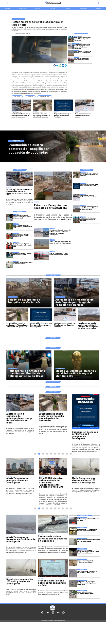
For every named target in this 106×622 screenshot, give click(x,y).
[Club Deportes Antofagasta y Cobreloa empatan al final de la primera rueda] (9, 236)
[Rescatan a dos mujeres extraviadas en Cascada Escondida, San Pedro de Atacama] (73, 552)
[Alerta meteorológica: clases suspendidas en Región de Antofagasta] (71, 39)
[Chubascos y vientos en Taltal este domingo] (73, 520)
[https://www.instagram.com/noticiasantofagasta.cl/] (53, 613)
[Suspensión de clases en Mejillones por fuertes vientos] (76, 197)
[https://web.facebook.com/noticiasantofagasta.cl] (42, 613)
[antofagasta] (53, 4)
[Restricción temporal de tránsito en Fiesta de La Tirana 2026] (73, 573)
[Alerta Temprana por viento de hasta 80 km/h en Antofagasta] (71, 53)
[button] (17, 96)
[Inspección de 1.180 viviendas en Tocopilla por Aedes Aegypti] (73, 531)
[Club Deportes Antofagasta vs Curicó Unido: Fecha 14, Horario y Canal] (9, 245)
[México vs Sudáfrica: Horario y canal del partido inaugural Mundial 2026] (9, 226)
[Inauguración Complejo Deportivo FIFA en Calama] (73, 594)
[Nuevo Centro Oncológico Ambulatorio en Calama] (73, 562)
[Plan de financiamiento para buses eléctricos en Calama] (71, 60)
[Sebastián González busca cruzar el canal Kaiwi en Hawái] (9, 264)
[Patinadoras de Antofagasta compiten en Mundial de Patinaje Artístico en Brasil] (9, 217)
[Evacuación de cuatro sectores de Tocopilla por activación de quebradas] (76, 175)
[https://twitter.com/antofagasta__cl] (48, 613)
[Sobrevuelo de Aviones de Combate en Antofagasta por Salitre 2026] (73, 583)
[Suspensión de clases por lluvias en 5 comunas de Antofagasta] (76, 186)
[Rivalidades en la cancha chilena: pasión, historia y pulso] (9, 255)
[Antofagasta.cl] (7, 3)
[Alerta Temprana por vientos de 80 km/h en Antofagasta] (73, 541)
